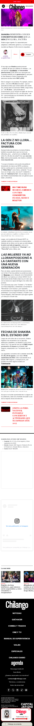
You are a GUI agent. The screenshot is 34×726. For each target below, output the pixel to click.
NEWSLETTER (8, 6)
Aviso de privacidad (17, 685)
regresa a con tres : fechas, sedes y (21, 194)
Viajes (17, 645)
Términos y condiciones (17, 682)
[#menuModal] (3, 6)
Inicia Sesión (29, 6)
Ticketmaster (5, 363)
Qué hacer (26, 583)
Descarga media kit (17, 669)
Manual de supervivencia (17, 639)
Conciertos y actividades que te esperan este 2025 (21, 415)
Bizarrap (7, 275)
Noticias (3, 583)
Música (15, 54)
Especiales (17, 651)
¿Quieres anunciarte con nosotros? (17, 675)
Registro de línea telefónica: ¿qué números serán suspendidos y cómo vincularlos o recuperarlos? (11, 588)
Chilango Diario (17, 658)
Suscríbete (17, 672)
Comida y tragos (17, 626)
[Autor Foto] (5, 52)
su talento (13, 70)
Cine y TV (17, 632)
